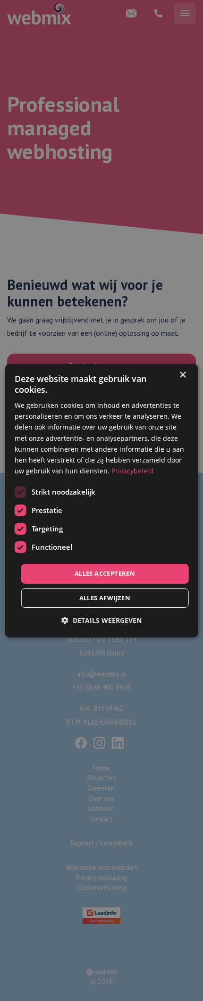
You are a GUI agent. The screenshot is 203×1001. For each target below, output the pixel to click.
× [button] (182, 374)
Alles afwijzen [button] (105, 598)
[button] (101, 620)
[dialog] (101, 500)
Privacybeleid (132, 470)
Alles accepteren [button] (105, 573)
